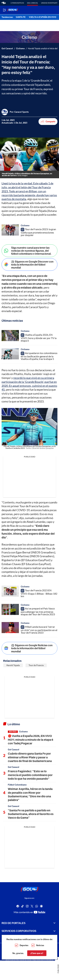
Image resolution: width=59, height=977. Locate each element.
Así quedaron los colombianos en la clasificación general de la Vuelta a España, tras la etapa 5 (39, 355)
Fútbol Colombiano (17, 784)
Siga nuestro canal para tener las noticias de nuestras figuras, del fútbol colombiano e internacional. (31, 250)
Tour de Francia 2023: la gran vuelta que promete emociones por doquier (38, 232)
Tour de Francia (36, 665)
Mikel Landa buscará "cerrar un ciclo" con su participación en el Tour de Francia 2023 (39, 629)
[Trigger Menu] (4, 9)
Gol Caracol (32, 3)
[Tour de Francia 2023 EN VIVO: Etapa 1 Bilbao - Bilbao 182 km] (10, 591)
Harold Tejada (13, 665)
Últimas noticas (17, 3)
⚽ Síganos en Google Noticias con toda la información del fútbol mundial (32, 648)
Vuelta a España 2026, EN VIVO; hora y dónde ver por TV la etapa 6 (38, 337)
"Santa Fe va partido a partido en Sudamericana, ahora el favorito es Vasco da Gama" (30, 814)
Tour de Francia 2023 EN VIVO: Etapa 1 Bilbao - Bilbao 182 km (39, 593)
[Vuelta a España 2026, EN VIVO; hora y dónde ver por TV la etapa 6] (10, 335)
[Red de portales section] (54, 923)
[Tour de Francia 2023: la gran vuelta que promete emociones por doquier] (10, 230)
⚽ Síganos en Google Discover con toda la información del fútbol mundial (32, 264)
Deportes (24, 945)
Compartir (50, 121)
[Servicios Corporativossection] (54, 931)
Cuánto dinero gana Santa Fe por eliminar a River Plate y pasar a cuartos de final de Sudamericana (30, 757)
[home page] (4, 3)
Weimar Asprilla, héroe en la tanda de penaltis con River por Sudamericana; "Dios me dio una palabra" (30, 794)
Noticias (40, 945)
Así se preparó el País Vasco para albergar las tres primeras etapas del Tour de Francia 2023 (38, 611)
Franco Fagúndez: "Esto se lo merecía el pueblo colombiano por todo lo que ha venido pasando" (30, 774)
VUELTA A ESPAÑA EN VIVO (42, 17)
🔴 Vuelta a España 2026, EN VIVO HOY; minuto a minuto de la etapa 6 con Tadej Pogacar (30, 739)
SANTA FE (21, 17)
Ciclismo (20, 48)
